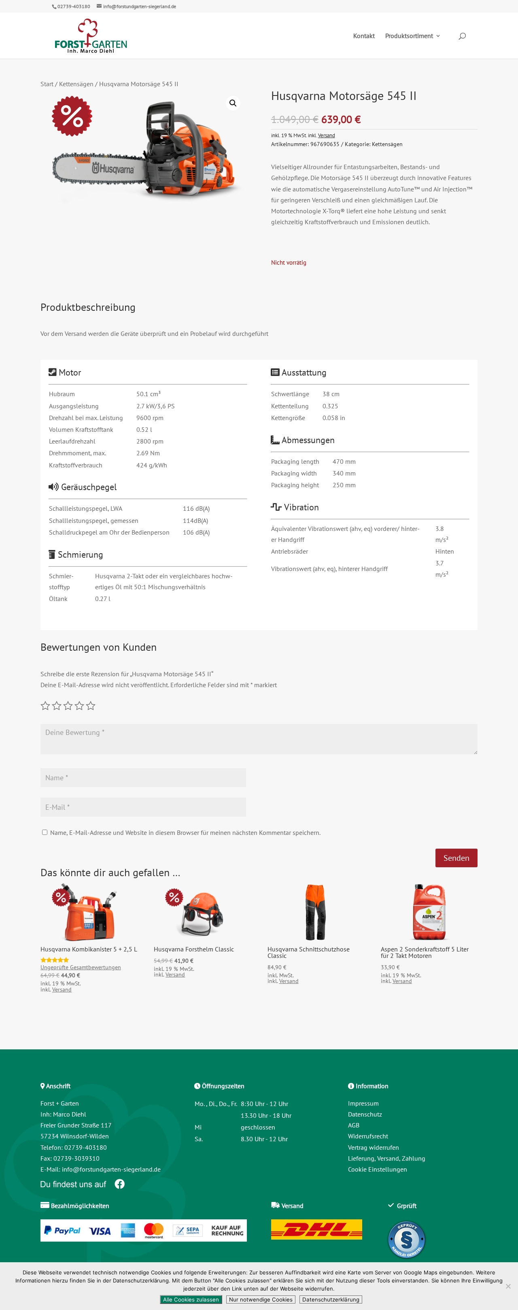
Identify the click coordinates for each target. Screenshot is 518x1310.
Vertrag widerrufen (373, 1147)
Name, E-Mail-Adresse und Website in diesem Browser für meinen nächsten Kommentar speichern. (185, 832)
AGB (353, 1125)
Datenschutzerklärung (330, 1299)
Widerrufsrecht (368, 1136)
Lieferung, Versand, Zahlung (386, 1158)
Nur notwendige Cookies (261, 1299)
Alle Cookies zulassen (191, 1299)
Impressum (363, 1103)
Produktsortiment (409, 36)
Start (46, 84)
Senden (456, 858)
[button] (233, 103)
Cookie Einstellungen (377, 1169)
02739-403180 (73, 6)
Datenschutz (365, 1114)
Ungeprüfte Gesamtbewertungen (80, 967)
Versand (326, 135)
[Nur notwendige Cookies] (508, 1286)
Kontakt (364, 36)
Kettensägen (76, 84)
